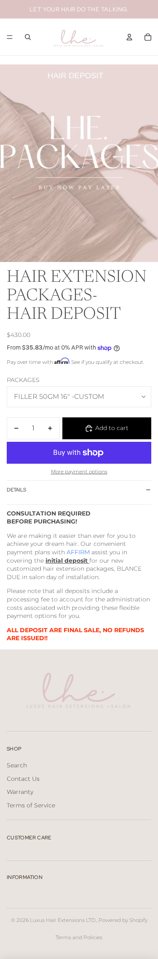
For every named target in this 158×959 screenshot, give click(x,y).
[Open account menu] (129, 37)
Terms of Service (31, 805)
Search (17, 765)
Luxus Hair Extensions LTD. (63, 920)
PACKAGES (23, 380)
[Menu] (9, 37)
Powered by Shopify (123, 920)
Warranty (20, 792)
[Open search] (28, 37)
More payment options (79, 472)
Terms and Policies (79, 937)
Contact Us (23, 779)
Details (16, 489)
